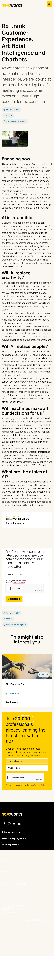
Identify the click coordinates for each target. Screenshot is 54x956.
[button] (49, 4)
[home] (12, 5)
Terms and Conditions (42, 948)
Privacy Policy (38, 934)
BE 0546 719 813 (39, 955)
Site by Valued (38, 927)
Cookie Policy (38, 941)
